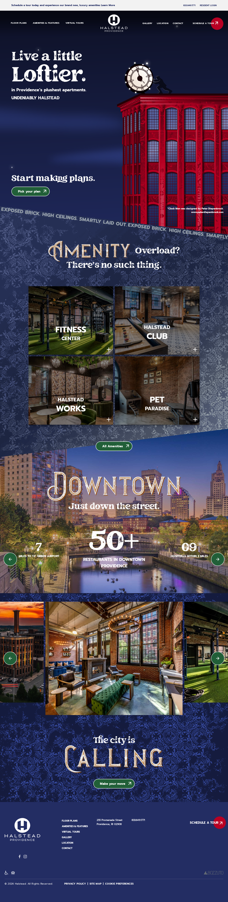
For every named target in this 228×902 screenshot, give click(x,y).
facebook (19, 856)
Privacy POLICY (75, 884)
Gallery (147, 23)
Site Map (96, 884)
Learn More (108, 5)
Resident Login (208, 5)
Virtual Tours (75, 23)
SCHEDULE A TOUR (203, 23)
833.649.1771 (189, 5)
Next (217, 559)
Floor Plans (19, 23)
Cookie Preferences (119, 884)
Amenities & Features (46, 23)
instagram (25, 856)
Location (162, 23)
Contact (178, 23)
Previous (10, 559)
